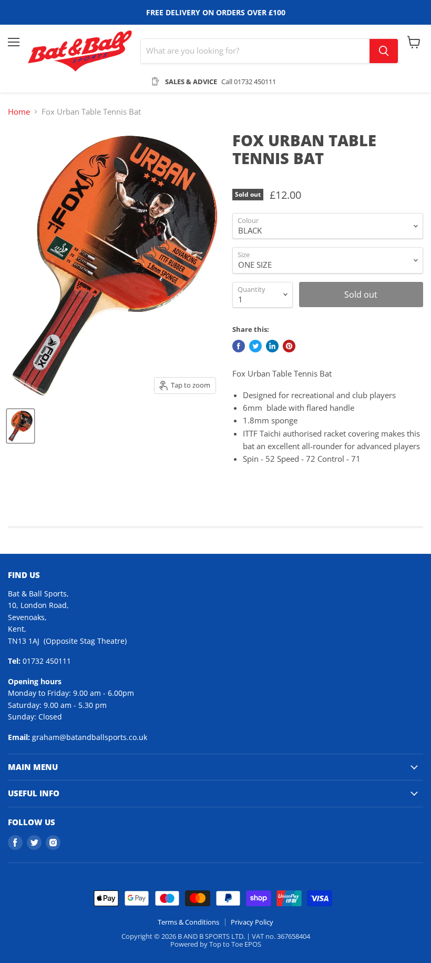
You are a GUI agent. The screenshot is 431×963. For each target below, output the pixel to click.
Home (19, 111)
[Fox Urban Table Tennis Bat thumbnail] (20, 426)
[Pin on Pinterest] (289, 346)
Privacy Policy (252, 922)
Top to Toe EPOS (235, 944)
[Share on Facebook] (238, 346)
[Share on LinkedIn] (272, 346)
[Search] (384, 51)
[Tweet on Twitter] (255, 346)
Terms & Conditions (188, 922)
